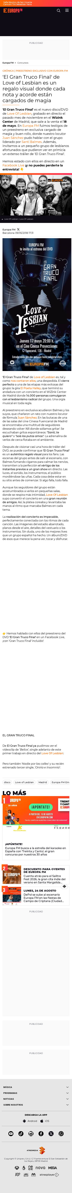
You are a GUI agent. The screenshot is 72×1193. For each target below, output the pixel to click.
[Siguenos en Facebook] (41, 1135)
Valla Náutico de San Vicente (17, 2)
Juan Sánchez (13, 138)
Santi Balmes (32, 142)
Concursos (22, 63)
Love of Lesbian (44, 377)
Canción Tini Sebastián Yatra (17, 4)
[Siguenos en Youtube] (10, 1135)
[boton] (52, 1087)
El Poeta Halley (30, 388)
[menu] (67, 10)
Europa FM (8, 63)
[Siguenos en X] (51, 1135)
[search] (58, 10)
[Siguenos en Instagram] (30, 1135)
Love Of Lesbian (19, 113)
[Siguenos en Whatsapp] (61, 1135)
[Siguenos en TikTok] (20, 1135)
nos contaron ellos (23, 380)
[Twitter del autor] (18, 229)
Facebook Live (13, 165)
